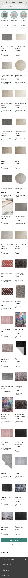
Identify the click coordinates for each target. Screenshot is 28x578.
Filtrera (6, 25)
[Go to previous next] (20, 544)
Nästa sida (14, 540)
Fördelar (5, 570)
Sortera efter (21, 25)
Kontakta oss (6, 565)
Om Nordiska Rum (8, 559)
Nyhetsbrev (6, 575)
